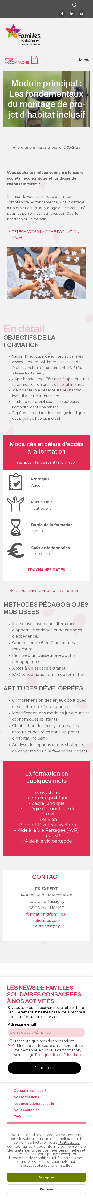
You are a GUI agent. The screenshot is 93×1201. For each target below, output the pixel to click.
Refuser (46, 1189)
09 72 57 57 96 (47, 927)
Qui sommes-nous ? (30, 1090)
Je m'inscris (44, 1068)
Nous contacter (26, 1110)
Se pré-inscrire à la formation (46, 591)
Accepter (46, 1177)
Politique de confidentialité (58, 1055)
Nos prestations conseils (34, 1103)
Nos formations (26, 1097)
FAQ (17, 1117)
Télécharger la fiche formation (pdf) (45, 234)
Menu (84, 60)
